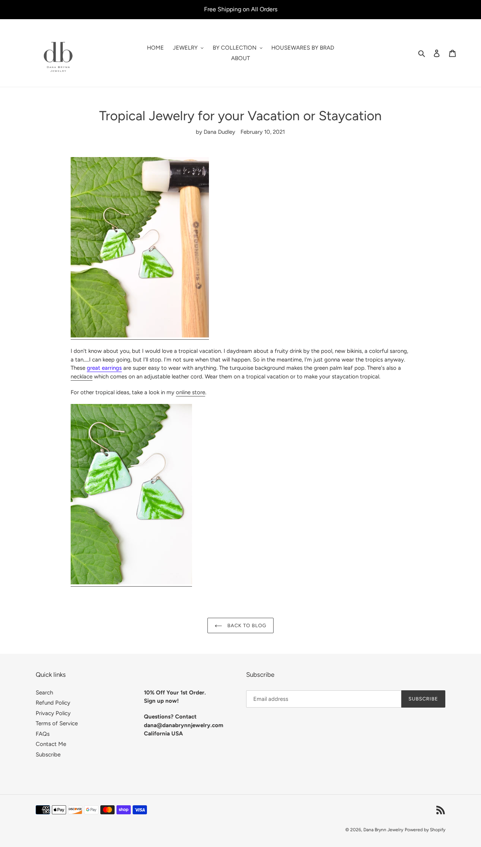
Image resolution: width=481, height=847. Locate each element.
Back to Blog (246, 625)
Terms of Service (57, 723)
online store (190, 392)
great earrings (104, 368)
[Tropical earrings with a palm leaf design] (131, 583)
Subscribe (48, 754)
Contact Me (51, 744)
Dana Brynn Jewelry (383, 829)
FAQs (43, 734)
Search (44, 692)
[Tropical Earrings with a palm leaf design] (140, 336)
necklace (81, 376)
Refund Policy (53, 702)
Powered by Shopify (425, 829)
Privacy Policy (53, 713)
